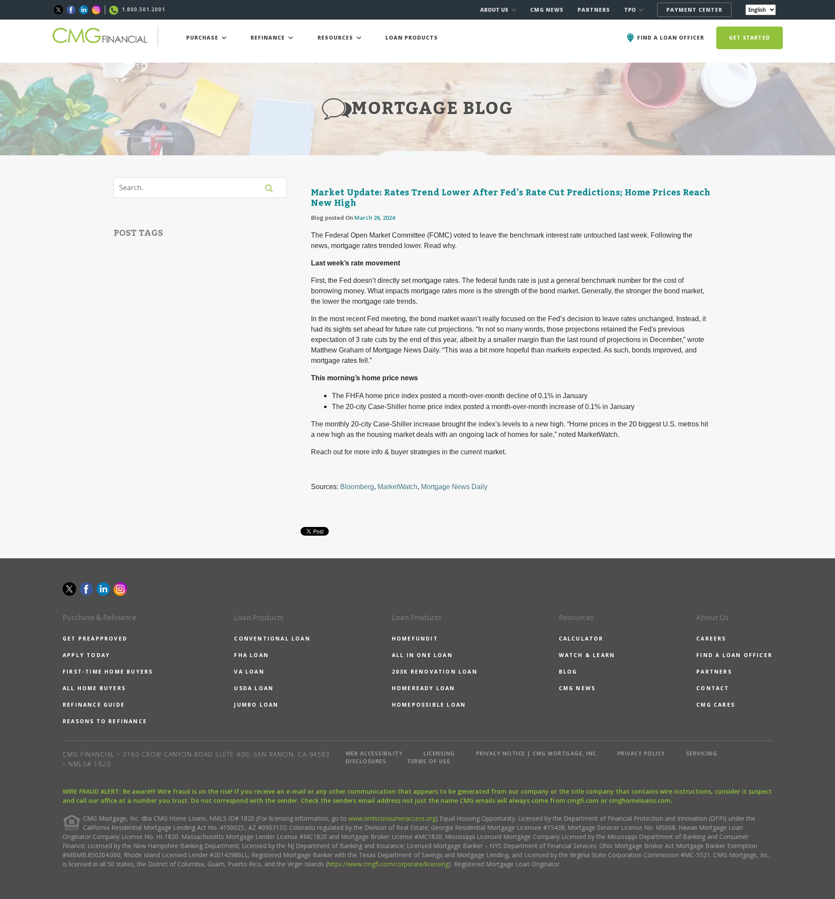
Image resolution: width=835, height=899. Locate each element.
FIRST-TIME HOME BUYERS (108, 671)
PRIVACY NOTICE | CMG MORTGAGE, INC (536, 753)
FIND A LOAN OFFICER (734, 655)
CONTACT (712, 688)
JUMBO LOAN (256, 704)
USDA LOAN (254, 688)
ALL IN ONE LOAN (422, 655)
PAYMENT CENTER (694, 9)
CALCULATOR (581, 638)
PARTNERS (594, 9)
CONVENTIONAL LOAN (272, 638)
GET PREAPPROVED (95, 638)
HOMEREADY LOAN (423, 688)
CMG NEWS (547, 9)
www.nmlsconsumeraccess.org (392, 818)
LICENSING (439, 753)
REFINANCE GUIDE (94, 704)
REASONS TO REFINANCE (105, 721)
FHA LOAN (251, 655)
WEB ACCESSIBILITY (374, 753)
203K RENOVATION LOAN (435, 671)
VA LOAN (249, 671)
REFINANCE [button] (268, 37)
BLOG (568, 671)
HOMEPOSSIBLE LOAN (429, 704)
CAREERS (711, 638)
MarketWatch (397, 486)
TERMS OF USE (428, 761)
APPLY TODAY (86, 655)
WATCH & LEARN (587, 655)
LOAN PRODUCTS (411, 37)
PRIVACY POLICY (641, 753)
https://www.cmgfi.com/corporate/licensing (388, 864)
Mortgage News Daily (454, 486)
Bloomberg (357, 486)
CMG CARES (715, 704)
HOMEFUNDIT (415, 638)
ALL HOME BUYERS (94, 688)
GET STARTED (749, 37)
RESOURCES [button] (336, 37)
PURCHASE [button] (203, 37)
